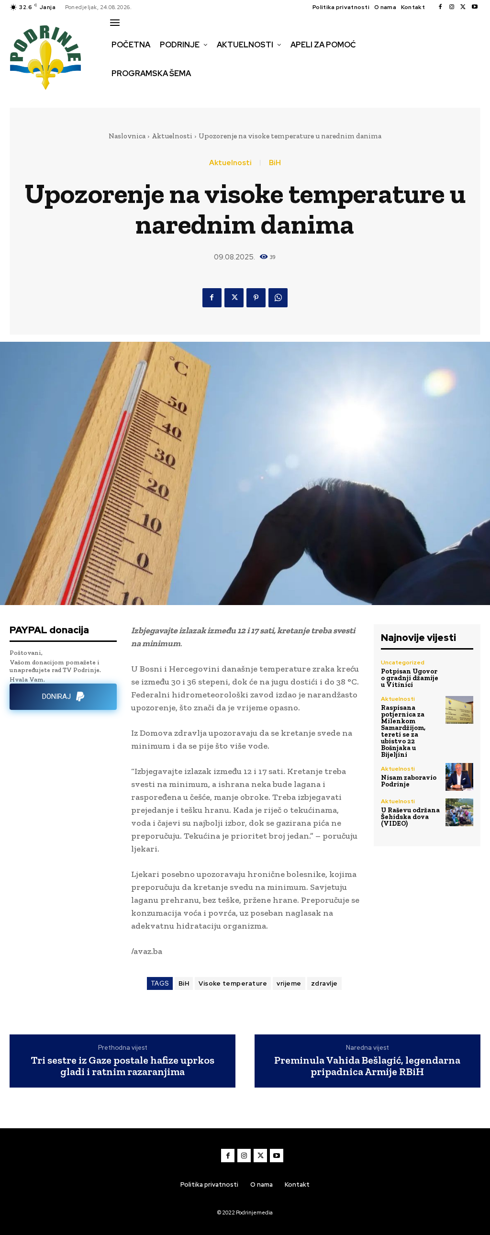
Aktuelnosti (172, 136)
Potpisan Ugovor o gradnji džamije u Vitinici (409, 678)
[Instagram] (451, 7)
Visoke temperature (233, 983)
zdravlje (324, 983)
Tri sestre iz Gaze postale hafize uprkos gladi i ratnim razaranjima (122, 1066)
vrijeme (289, 983)
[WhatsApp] (278, 297)
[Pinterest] (256, 297)
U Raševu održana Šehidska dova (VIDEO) (410, 817)
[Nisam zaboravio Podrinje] (459, 777)
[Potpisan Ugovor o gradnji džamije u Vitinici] (459, 673)
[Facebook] (440, 7)
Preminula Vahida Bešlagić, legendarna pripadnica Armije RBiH (367, 1066)
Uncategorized (402, 662)
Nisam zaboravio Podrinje (408, 781)
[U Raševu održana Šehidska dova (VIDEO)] (459, 812)
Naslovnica (127, 136)
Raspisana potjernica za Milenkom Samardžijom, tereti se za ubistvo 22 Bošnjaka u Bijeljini (403, 731)
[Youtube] (474, 7)
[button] (118, 94)
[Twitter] (463, 7)
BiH (275, 163)
